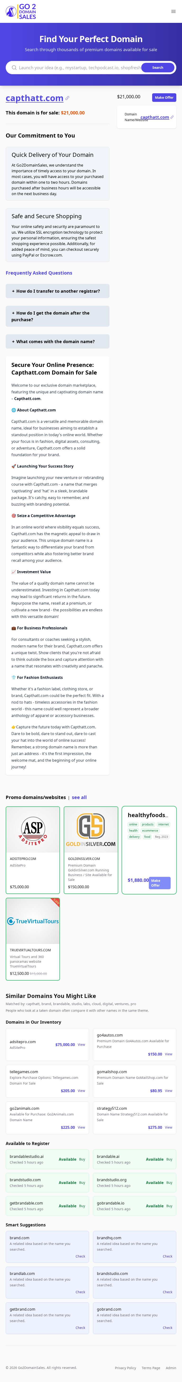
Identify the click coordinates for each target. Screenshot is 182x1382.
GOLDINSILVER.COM (84, 858)
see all (79, 797)
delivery (134, 837)
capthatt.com (35, 98)
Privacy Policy (125, 1368)
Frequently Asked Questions (39, 273)
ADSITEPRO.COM (23, 858)
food (147, 837)
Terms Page (151, 1368)
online (133, 824)
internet (163, 824)
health (133, 831)
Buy (82, 1159)
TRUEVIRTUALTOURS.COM (30, 950)
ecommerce (150, 831)
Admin (171, 1368)
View (81, 1044)
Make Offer (164, 97)
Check (80, 1256)
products (148, 824)
